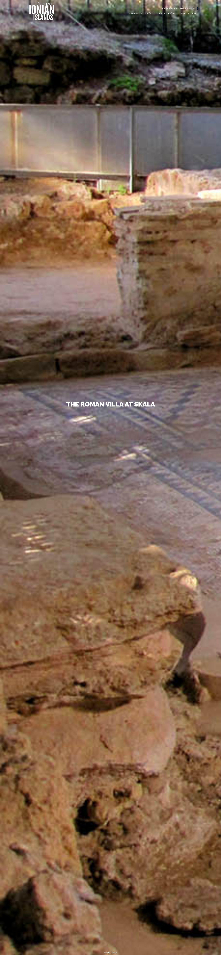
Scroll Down (110, 952)
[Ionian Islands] (41, 11)
